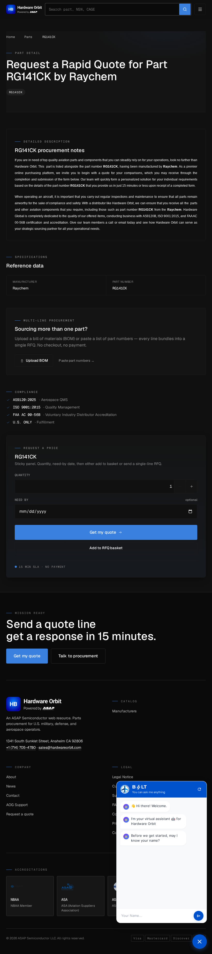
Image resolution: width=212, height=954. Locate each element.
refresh (199, 789)
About (11, 777)
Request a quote (20, 814)
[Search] (185, 9)
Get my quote (103, 532)
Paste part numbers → (76, 360)
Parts (28, 37)
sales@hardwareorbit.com (60, 747)
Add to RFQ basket (106, 548)
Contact (12, 795)
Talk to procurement (78, 656)
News (11, 786)
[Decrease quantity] (180, 486)
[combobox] (114, 9)
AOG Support (17, 804)
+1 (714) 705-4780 (21, 747)
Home (10, 37)
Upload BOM (37, 360)
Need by (106, 500)
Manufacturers (124, 711)
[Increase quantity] (191, 486)
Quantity (22, 475)
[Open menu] (200, 9)
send (198, 916)
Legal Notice (122, 777)
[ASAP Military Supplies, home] (24, 9)
